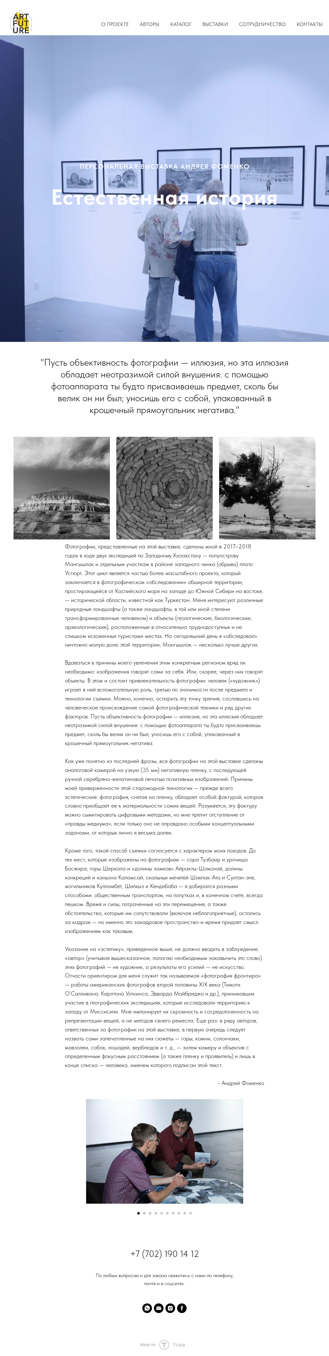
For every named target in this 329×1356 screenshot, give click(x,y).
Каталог (180, 24)
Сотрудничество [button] (262, 24)
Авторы (149, 24)
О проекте (115, 24)
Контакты (310, 24)
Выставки (215, 24)
